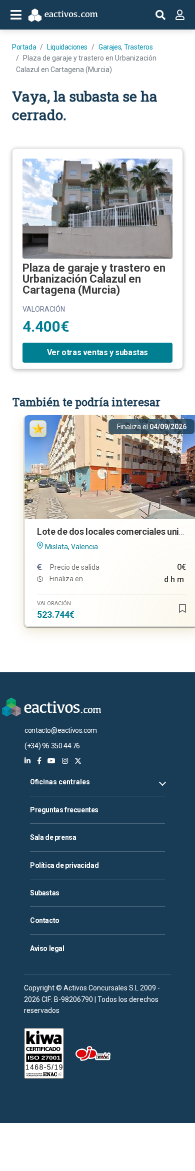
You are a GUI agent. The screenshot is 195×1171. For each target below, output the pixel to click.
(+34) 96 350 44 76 (52, 746)
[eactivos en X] (78, 761)
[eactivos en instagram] (65, 761)
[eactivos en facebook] (39, 761)
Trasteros (138, 47)
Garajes (109, 47)
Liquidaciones (67, 47)
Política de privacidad (64, 865)
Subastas (45, 893)
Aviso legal (47, 948)
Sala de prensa (53, 837)
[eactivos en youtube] (52, 761)
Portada (24, 47)
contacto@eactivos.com (60, 730)
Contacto (45, 920)
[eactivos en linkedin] (27, 761)
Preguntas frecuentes (64, 810)
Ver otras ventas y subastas (97, 352)
